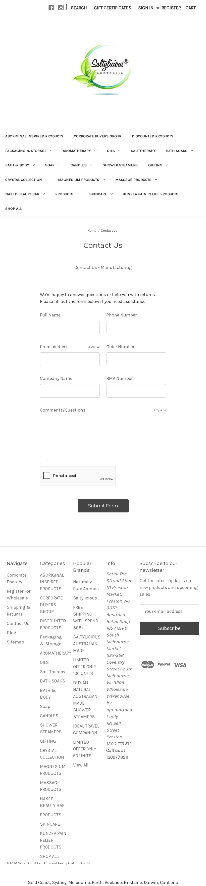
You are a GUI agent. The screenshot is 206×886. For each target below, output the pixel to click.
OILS (111, 150)
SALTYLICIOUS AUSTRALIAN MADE (86, 643)
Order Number (120, 346)
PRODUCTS (64, 194)
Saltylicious (85, 598)
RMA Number (120, 378)
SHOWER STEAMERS (120, 165)
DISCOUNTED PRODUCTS (152, 136)
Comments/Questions (103, 410)
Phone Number (122, 315)
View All (80, 765)
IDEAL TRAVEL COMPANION (86, 729)
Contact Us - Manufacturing (103, 267)
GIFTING (155, 165)
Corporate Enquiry (17, 578)
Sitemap (15, 642)
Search (79, 8)
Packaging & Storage (26, 150)
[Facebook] (51, 7)
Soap (50, 165)
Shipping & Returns (19, 611)
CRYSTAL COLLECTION (23, 179)
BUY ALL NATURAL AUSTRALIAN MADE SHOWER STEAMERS (85, 699)
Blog (11, 632)
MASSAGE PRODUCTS (133, 179)
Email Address (69, 346)
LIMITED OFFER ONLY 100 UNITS (84, 666)
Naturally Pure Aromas (86, 585)
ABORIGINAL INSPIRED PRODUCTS (34, 136)
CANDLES (79, 165)
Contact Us (18, 623)
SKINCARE (98, 194)
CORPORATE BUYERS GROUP (97, 136)
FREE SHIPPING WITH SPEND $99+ (85, 617)
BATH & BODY (17, 165)
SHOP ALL (13, 208)
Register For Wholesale (18, 594)
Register (171, 8)
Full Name (50, 315)
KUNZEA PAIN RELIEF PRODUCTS (150, 194)
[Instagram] (61, 7)
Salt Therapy (143, 150)
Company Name (56, 378)
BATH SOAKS (176, 150)
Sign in (145, 8)
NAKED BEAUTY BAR (22, 194)
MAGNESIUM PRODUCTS (78, 179)
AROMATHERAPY (77, 150)
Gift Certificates (112, 8)
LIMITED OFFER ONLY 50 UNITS (84, 748)
